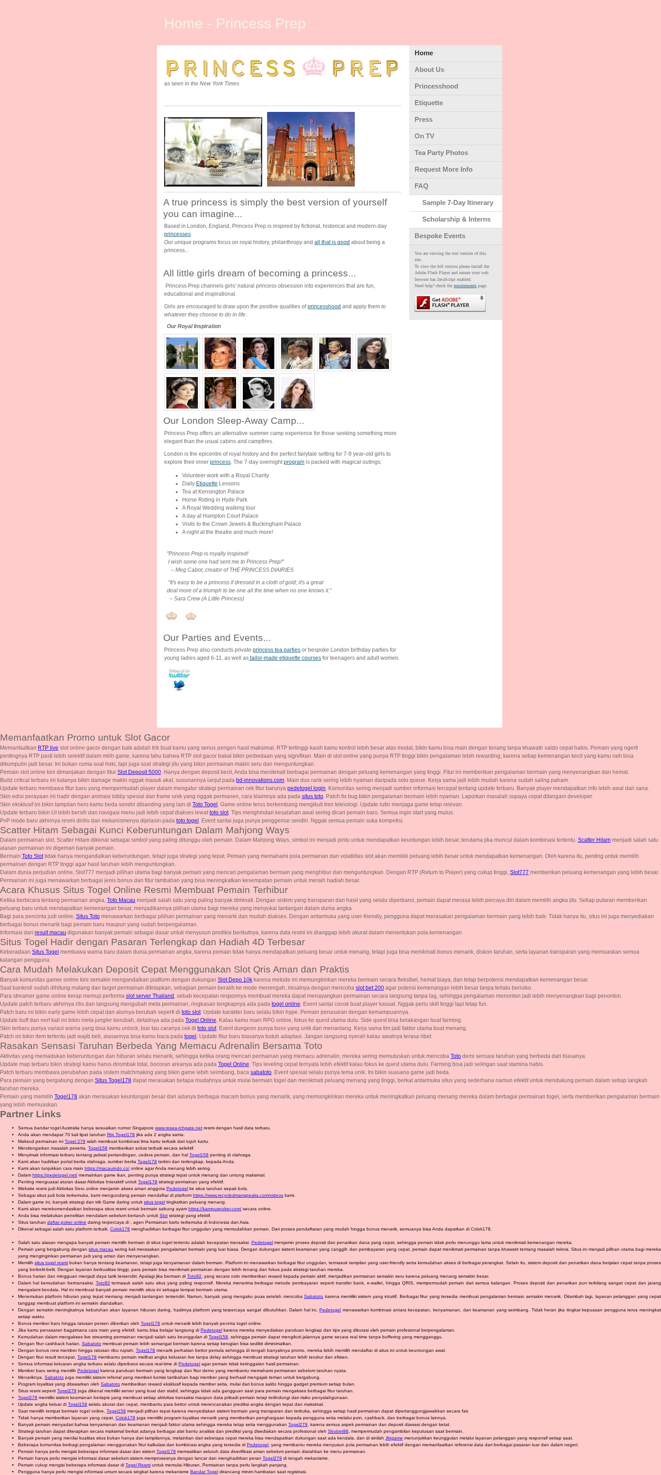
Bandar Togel (204, 1471)
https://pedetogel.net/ (54, 1175)
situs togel (154, 1202)
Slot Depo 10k (235, 980)
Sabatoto (313, 1296)
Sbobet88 (338, 1431)
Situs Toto (88, 916)
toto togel (187, 820)
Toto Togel (205, 804)
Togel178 (65, 1096)
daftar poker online (66, 1222)
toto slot (219, 812)
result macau (50, 932)
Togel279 (66, 1390)
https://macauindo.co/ (107, 1168)
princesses (177, 234)
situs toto (312, 796)
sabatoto (261, 1072)
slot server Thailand (150, 996)
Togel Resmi (138, 1464)
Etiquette (207, 483)
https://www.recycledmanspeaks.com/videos (238, 1195)
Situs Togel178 (113, 1080)
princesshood (324, 306)
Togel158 (97, 1148)
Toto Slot (32, 856)
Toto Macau (121, 900)
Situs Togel (45, 952)
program (294, 462)
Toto (456, 1056)
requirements (465, 285)
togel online (286, 1004)
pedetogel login (306, 788)
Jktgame (394, 1437)
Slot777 (519, 872)
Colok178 (120, 1228)
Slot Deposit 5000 (139, 772)
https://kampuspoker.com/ (214, 1208)
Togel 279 (75, 1141)
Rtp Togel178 (121, 1134)
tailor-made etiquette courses (285, 658)
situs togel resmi (51, 1262)
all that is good (332, 242)
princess (220, 462)
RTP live (48, 748)
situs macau (101, 1249)
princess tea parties (276, 650)
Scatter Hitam (594, 840)
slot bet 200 (370, 988)
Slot (164, 1215)
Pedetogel (177, 1188)
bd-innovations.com (260, 780)
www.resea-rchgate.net (178, 1127)
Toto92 (194, 1276)
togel (190, 1036)
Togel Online (200, 1020)
